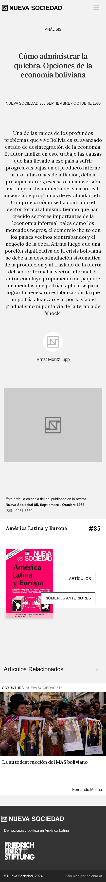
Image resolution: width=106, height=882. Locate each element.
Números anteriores (68, 598)
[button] (96, 8)
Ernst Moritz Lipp (53, 359)
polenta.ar (94, 876)
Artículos (80, 578)
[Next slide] (97, 669)
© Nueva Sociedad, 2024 (23, 876)
